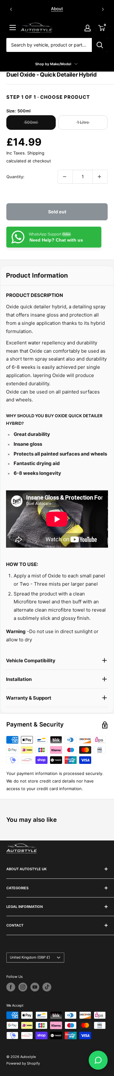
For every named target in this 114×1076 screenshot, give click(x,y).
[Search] (100, 45)
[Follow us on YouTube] (34, 987)
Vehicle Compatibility (30, 661)
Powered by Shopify (23, 1063)
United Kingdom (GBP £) (30, 957)
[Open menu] (12, 27)
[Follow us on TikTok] (46, 987)
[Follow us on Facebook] (10, 987)
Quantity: (15, 176)
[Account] (87, 28)
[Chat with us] (98, 1060)
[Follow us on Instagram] (22, 987)
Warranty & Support (28, 698)
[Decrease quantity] (65, 176)
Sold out (57, 211)
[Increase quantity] (100, 176)
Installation (19, 679)
